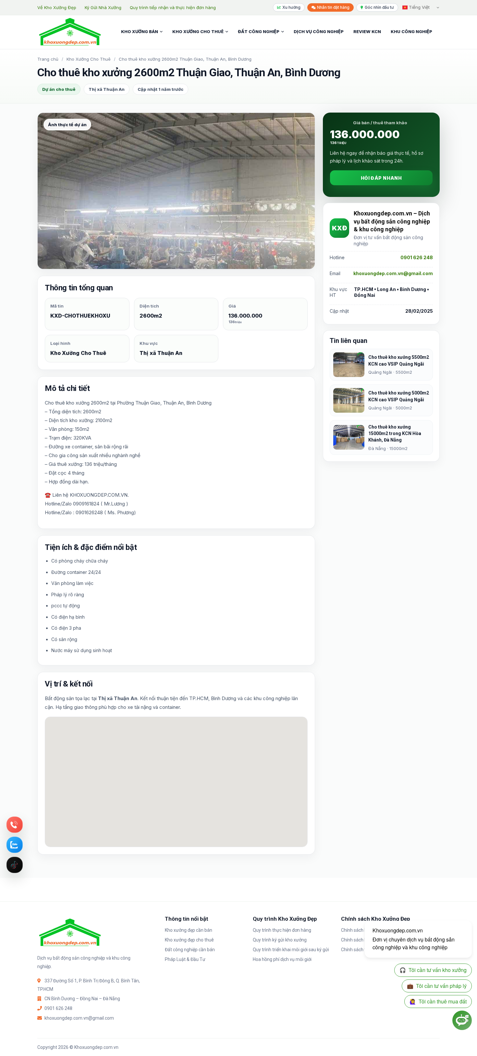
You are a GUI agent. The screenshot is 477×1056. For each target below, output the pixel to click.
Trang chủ (47, 59)
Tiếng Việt (419, 7)
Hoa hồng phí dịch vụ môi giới (282, 959)
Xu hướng (291, 7)
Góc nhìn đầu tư (379, 7)
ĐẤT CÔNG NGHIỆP (258, 31)
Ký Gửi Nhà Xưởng (103, 7)
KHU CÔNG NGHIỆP (411, 31)
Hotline (14, 824)
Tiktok (14, 865)
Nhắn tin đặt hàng (333, 7)
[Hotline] (14, 825)
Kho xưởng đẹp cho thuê (189, 939)
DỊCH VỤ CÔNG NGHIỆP (319, 31)
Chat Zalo (14, 845)
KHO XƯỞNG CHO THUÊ (198, 31)
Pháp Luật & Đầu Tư (185, 959)
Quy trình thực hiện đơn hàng (282, 930)
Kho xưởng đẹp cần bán (188, 930)
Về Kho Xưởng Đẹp (56, 7)
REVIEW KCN (367, 31)
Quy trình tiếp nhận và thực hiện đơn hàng (173, 7)
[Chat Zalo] (14, 845)
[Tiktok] (14, 865)
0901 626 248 (416, 257)
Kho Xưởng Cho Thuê (89, 59)
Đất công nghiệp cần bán (190, 949)
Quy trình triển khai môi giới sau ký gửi (291, 949)
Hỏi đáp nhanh (381, 178)
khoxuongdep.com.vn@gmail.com (393, 273)
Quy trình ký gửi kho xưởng (280, 939)
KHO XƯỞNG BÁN (139, 31)
